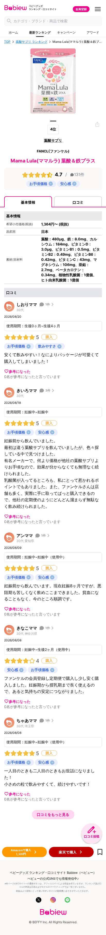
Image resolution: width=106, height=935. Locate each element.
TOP (7, 41)
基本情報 (28, 202)
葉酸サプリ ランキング (31, 41)
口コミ (78, 202)
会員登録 (81, 9)
